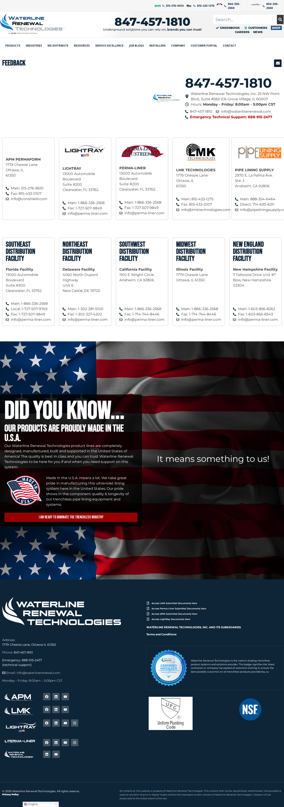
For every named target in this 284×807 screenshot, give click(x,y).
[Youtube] (65, 696)
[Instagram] (74, 723)
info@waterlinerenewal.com (38, 673)
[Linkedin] (56, 696)
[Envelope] (278, 63)
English (33, 804)
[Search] (280, 19)
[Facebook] (46, 696)
